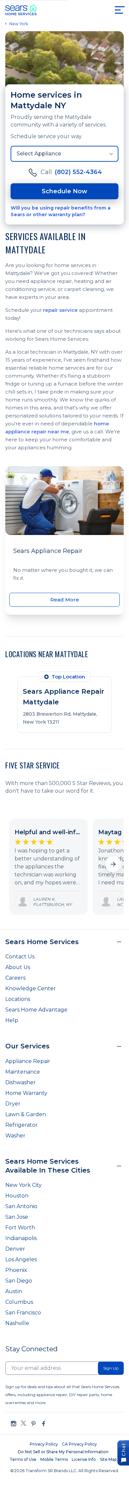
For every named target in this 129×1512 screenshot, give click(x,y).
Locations (17, 999)
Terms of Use (23, 1459)
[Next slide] (113, 864)
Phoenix (16, 1270)
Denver (15, 1249)
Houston (16, 1196)
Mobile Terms (54, 1459)
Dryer (13, 1104)
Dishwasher (20, 1082)
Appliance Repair (27, 1061)
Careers (15, 978)
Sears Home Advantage (36, 1010)
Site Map (108, 1459)
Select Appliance (39, 153)
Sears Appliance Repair (47, 551)
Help (11, 1020)
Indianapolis (21, 1238)
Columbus (19, 1302)
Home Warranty (26, 1093)
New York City (23, 1185)
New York (18, 24)
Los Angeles (21, 1259)
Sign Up (110, 1368)
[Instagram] (14, 1423)
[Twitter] (23, 1423)
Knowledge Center (30, 988)
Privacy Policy (44, 1444)
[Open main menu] (119, 10)
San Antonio (21, 1206)
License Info (84, 1459)
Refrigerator (21, 1125)
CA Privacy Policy (79, 1444)
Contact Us (19, 956)
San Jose (16, 1217)
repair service (60, 310)
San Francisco (23, 1312)
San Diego (18, 1281)
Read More (64, 599)
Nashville (17, 1323)
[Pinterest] (33, 1423)
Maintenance (22, 1072)
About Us (17, 967)
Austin (13, 1291)
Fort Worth (20, 1227)
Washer (15, 1135)
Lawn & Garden (25, 1114)
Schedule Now (64, 191)
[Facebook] (43, 1423)
